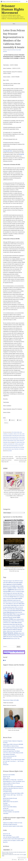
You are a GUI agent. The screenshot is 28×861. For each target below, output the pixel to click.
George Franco (13, 596)
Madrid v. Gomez (6, 608)
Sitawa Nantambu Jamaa (11, 440)
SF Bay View (5, 808)
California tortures (17, 589)
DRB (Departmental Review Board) (15, 595)
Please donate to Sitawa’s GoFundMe (11, 700)
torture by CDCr (14, 638)
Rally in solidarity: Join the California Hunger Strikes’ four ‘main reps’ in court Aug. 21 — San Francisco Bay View (14, 761)
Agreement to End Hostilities (9, 586)
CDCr (18, 433)
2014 (13, 432)
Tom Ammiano (21, 449)
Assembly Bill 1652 (7, 151)
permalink (10, 450)
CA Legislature (10, 433)
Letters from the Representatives (12, 445)
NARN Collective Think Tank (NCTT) (10, 801)
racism (9, 622)
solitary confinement (20, 440)
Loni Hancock (20, 445)
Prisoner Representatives (18, 619)
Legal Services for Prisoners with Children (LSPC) (13, 793)
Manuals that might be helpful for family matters (13, 826)
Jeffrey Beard (21, 603)
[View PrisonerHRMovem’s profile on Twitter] (5, 660)
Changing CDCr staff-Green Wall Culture (14, 593)
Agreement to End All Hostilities (14, 584)
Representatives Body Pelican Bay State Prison (11, 447)
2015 (10, 582)
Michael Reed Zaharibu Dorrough (10, 798)
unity (18, 638)
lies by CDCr (14, 607)
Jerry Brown (5, 605)
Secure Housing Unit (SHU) (16, 628)
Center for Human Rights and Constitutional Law (13, 786)
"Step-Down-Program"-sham (9, 580)
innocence (9, 601)
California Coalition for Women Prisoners (11, 783)
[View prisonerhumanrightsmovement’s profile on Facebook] (3, 660)
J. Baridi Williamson (9, 603)
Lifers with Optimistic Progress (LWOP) (11, 837)
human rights (15, 598)
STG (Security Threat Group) (13, 636)
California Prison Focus (8, 784)
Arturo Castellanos (8, 588)
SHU (21, 631)
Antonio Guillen (16, 432)
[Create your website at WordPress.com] (14, 1)
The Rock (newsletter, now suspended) (11, 811)
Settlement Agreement (8, 629)
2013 (16, 580)
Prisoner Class (6, 615)
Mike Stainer (13, 608)
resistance (9, 626)
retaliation (13, 626)
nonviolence (5, 610)
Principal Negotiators (20, 614)
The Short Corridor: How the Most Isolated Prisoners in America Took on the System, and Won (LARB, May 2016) (14, 840)
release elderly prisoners (16, 622)
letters (21, 433)
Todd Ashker (5, 442)
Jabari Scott (15, 603)
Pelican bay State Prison (9, 614)
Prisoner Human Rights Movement (12, 9)
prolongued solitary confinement (9, 621)
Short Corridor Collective (14, 631)
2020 (15, 582)
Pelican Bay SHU (18, 612)
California (15, 433)
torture (9, 442)
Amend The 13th (6, 776)
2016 (12, 582)
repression (5, 626)
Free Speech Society (7, 791)
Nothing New (5, 764)
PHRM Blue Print (6, 805)
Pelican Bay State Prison (14, 437)
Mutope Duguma (19, 608)
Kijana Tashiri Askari (12, 605)
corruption (5, 595)
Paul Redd (10, 610)
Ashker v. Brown (17, 588)
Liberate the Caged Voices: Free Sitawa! (11, 751)
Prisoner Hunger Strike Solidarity (10, 806)
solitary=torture (21, 633)
